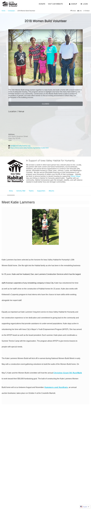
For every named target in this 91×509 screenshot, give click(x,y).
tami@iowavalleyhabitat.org (20, 146)
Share (74, 10)
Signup (74, 4)
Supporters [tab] (41, 191)
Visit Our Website (55, 4)
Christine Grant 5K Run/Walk (67, 373)
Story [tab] (11, 191)
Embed (87, 10)
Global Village (75, 176)
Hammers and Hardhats (56, 387)
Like (80, 10)
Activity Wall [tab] (20, 191)
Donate (42, 4)
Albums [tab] (51, 191)
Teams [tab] (31, 191)
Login (85, 4)
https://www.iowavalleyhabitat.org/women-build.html (29, 148)
